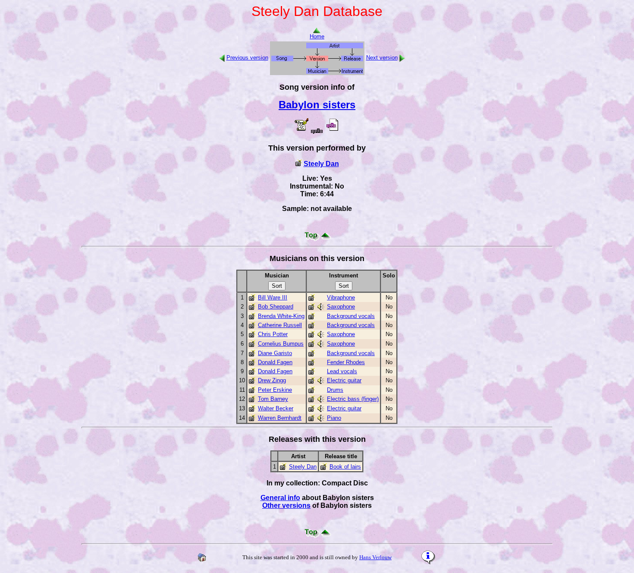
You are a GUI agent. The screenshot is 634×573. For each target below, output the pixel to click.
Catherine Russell (280, 325)
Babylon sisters (317, 104)
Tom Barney (273, 399)
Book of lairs (345, 466)
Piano (334, 418)
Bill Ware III (272, 297)
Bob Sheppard (275, 306)
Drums (335, 390)
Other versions (286, 505)
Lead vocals (342, 371)
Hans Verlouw (375, 557)
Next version (382, 57)
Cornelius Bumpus (281, 343)
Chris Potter (273, 334)
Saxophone (341, 306)
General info (280, 497)
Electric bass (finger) (353, 399)
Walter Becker (275, 408)
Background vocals (351, 316)
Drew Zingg (272, 380)
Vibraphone (341, 297)
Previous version (247, 57)
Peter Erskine (275, 390)
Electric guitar (344, 380)
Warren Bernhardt (279, 418)
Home (317, 36)
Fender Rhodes (346, 362)
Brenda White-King (281, 316)
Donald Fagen (275, 362)
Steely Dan (321, 163)
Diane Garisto (275, 353)
